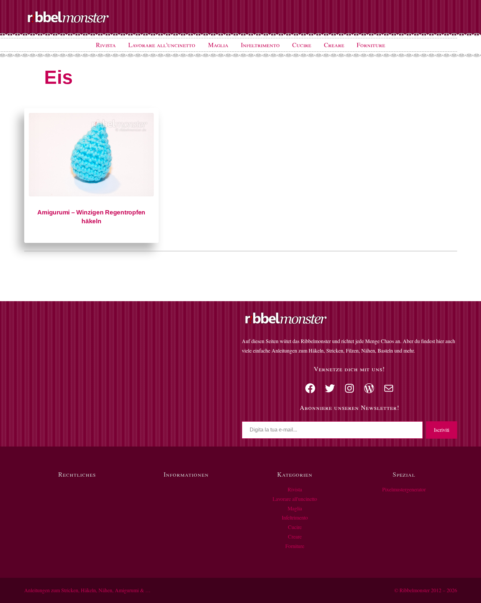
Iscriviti (441, 429)
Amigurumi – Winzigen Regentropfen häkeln (91, 217)
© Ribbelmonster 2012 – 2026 (425, 590)
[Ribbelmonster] (68, 21)
